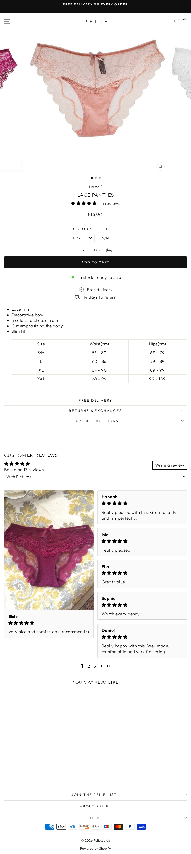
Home (94, 186)
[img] (48, 623)
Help (94, 818)
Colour (82, 229)
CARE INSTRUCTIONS (95, 421)
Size (108, 229)
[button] (84, 203)
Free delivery (95, 400)
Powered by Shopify (95, 848)
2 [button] (89, 666)
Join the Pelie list (94, 794)
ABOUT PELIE (94, 806)
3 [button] (95, 666)
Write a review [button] (169, 465)
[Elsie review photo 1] (49, 550)
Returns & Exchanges (95, 410)
